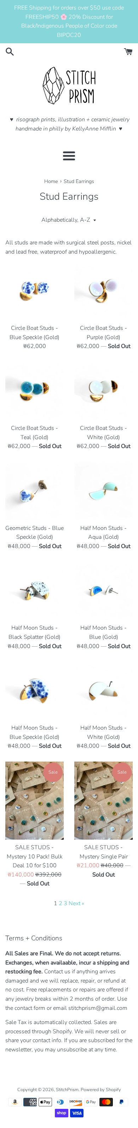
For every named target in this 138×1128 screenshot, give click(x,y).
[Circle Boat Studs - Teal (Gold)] (34, 391)
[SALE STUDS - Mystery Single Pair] (103, 801)
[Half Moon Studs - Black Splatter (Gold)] (34, 591)
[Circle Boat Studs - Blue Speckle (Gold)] (34, 291)
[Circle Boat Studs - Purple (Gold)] (103, 291)
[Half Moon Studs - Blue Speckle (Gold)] (34, 691)
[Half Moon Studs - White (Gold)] (103, 691)
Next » (76, 903)
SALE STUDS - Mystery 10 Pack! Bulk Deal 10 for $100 (35, 856)
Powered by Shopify (101, 1089)
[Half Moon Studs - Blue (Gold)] (103, 591)
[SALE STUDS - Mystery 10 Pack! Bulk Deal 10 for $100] (34, 801)
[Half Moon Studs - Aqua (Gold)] (103, 491)
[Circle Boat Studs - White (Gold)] (103, 391)
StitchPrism (67, 1089)
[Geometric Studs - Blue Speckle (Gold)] (34, 491)
